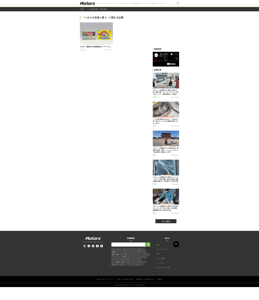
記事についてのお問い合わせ (125, 279)
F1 (120, 259)
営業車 (114, 252)
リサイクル (146, 254)
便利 (125, 254)
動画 (117, 254)
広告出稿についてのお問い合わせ (145, 279)
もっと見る (166, 221)
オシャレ (131, 254)
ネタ (121, 254)
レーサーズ (159, 263)
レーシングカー (121, 252)
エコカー (119, 249)
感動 (113, 254)
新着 (157, 245)
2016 (122, 262)
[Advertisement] (166, 32)
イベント (129, 264)
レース (140, 264)
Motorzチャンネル (162, 267)
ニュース (83, 49)
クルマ (114, 249)
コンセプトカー (142, 257)
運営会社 (159, 279)
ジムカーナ (129, 262)
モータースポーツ (132, 249)
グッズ (135, 264)
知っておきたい (127, 259)
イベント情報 (115, 262)
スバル (144, 252)
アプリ (119, 257)
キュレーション (132, 257)
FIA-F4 (114, 264)
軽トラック (141, 249)
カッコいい (138, 254)
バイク (114, 257)
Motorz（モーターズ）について (105, 279)
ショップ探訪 (160, 258)
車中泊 (124, 257)
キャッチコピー (132, 252)
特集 (154, 97)
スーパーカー (136, 259)
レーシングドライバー (139, 262)
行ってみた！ (121, 264)
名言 (139, 252)
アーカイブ (115, 259)
